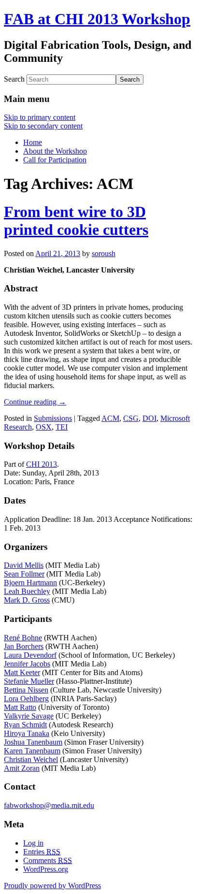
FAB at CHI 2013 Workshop (97, 19)
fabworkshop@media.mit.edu (49, 805)
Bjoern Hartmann (30, 582)
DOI (149, 418)
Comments (47, 860)
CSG (131, 418)
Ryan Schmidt (25, 725)
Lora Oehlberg (26, 698)
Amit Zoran (22, 768)
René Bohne (23, 638)
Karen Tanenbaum (32, 751)
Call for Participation (54, 160)
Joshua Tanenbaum (33, 742)
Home (32, 142)
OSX (44, 427)
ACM (110, 418)
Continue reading (35, 402)
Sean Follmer (24, 574)
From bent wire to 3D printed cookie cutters (76, 220)
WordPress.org (45, 869)
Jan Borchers (23, 646)
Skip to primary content (39, 117)
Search (14, 79)
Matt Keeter (22, 672)
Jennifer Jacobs (27, 664)
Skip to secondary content (43, 126)
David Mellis (23, 565)
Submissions (53, 418)
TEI (62, 427)
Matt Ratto (20, 707)
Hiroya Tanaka (26, 733)
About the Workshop (55, 151)
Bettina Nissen (26, 690)
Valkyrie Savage (29, 716)
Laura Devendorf (30, 655)
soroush (103, 253)
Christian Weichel (31, 759)
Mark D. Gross (27, 600)
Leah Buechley (27, 591)
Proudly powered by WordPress (52, 885)
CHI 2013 (41, 464)
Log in (33, 843)
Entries (41, 852)
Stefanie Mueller (29, 681)
